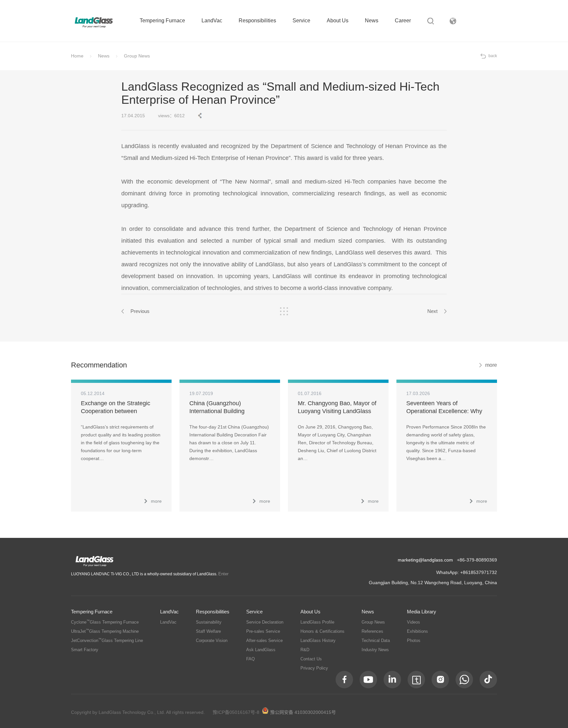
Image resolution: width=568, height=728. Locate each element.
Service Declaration (264, 622)
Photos (413, 640)
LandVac (211, 20)
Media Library (421, 611)
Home (77, 55)
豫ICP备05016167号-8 (236, 712)
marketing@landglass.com (425, 560)
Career (403, 20)
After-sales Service (264, 640)
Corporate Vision (211, 640)
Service (301, 20)
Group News (137, 55)
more (491, 365)
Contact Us (311, 658)
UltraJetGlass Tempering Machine (105, 631)
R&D (304, 649)
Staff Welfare (208, 631)
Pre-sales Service (263, 631)
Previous (140, 311)
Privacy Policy (314, 668)
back (492, 56)
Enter (223, 573)
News (371, 20)
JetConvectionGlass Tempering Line (107, 640)
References (372, 631)
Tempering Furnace (162, 20)
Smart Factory (84, 649)
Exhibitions (417, 631)
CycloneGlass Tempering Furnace (105, 622)
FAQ (250, 658)
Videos (413, 622)
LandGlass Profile (317, 622)
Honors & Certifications (322, 631)
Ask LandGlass (260, 649)
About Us (337, 20)
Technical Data (376, 640)
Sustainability (209, 622)
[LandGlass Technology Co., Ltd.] (94, 22)
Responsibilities (257, 20)
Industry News (375, 649)
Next (432, 311)
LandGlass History (318, 640)
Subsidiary (484, 21)
